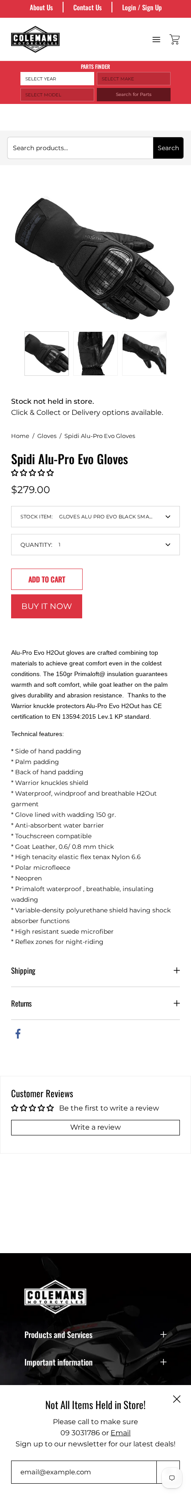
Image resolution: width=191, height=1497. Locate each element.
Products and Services (58, 1334)
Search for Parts (133, 94)
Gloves (46, 435)
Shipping (23, 970)
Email (121, 1433)
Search (168, 148)
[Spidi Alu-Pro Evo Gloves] (46, 353)
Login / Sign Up (142, 7)
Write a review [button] (95, 1127)
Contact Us (87, 7)
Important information (58, 1362)
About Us (41, 7)
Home (20, 435)
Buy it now (46, 606)
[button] (32, 473)
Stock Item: (87, 517)
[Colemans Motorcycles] (35, 39)
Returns (21, 1003)
